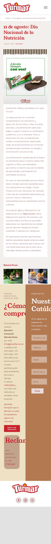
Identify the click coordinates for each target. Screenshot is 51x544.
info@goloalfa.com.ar (14, 344)
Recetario (19, 44)
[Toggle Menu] (45, 7)
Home (7, 18)
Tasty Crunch (29, 214)
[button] (5, 276)
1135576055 (9, 385)
